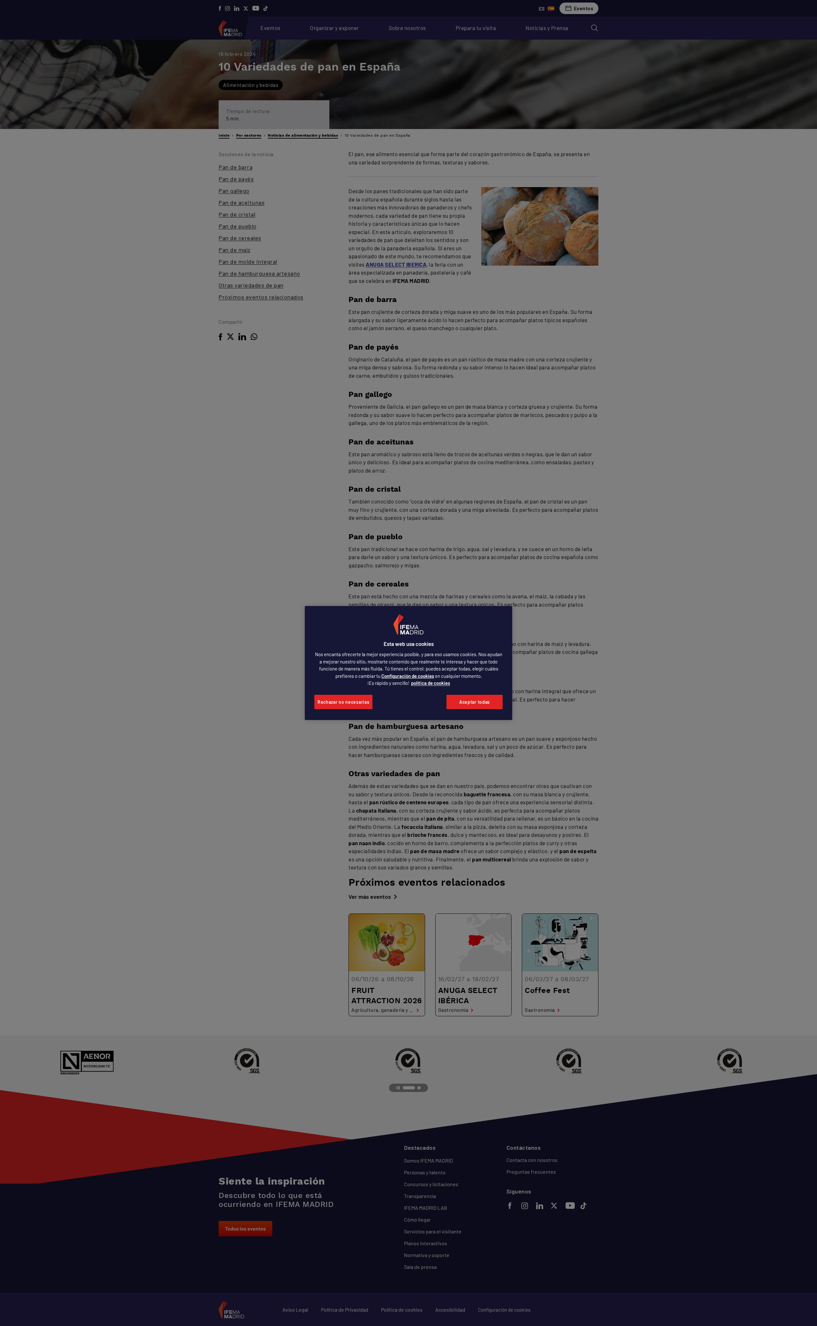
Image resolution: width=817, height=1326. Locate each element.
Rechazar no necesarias (343, 702)
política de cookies (430, 683)
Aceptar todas (474, 702)
